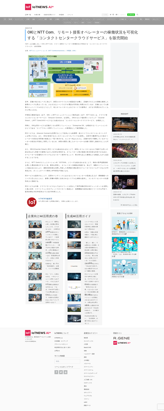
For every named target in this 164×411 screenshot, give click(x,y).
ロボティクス (133, 19)
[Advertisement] (104, 7)
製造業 (10, 19)
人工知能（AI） (123, 19)
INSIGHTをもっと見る (130, 205)
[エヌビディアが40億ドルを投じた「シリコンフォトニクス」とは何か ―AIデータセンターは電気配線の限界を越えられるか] (124, 150)
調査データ (87, 405)
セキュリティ (156, 19)
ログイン (123, 14)
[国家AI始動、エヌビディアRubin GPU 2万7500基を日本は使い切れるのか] (124, 182)
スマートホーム (86, 19)
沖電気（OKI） (72, 50)
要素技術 (147, 19)
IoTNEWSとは (58, 338)
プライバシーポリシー (61, 344)
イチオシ (89, 22)
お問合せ (57, 350)
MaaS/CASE (87, 347)
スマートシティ (75, 19)
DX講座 (61, 14)
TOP (26, 44)
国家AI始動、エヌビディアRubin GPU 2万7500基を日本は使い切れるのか (124, 197)
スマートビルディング (98, 19)
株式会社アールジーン (40, 337)
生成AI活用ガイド (50, 14)
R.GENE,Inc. (32, 341)
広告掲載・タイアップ (61, 341)
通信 (141, 19)
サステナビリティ (111, 19)
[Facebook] (56, 372)
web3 (82, 22)
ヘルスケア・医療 (42, 19)
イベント (70, 14)
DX (5, 19)
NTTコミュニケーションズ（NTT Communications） (48, 50)
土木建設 (57, 19)
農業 (51, 19)
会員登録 (131, 14)
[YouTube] (65, 372)
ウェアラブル (67, 22)
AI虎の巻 (37, 14)
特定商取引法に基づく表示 (62, 347)
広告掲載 (105, 14)
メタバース (65, 19)
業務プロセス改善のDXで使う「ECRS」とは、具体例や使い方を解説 (124, 254)
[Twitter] (61, 372)
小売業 (27, 19)
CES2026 (97, 22)
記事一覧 (28, 14)
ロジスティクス (19, 19)
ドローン (76, 22)
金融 (33, 19)
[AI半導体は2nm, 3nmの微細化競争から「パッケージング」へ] (124, 124)
